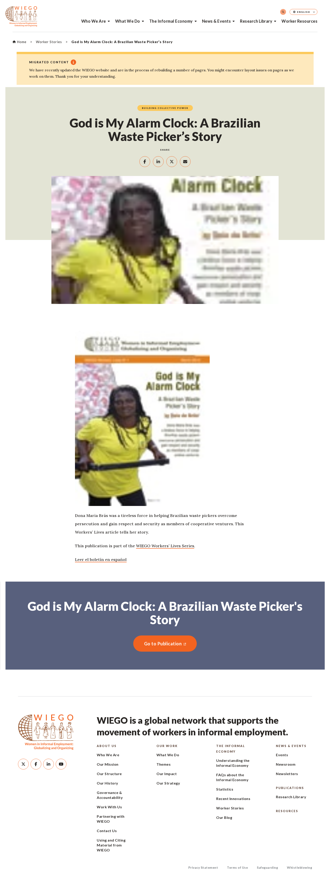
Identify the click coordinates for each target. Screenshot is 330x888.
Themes (163, 764)
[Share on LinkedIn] (158, 161)
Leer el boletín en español (101, 559)
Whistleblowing (299, 867)
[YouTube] (61, 764)
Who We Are (93, 21)
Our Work (167, 746)
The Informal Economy (171, 21)
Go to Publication (157, 643)
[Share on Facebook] (144, 161)
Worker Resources (299, 21)
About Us (107, 746)
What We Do (127, 21)
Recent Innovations (233, 798)
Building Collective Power (165, 108)
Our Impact (166, 774)
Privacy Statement (203, 867)
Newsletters (287, 774)
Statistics (224, 789)
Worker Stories (230, 808)
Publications (290, 788)
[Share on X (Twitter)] (171, 161)
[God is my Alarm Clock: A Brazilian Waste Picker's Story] (165, 418)
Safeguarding (267, 867)
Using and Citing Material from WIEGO (111, 845)
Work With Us (109, 807)
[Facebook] (36, 764)
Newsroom (285, 764)
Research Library (256, 21)
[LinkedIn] (48, 764)
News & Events (216, 21)
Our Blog (224, 817)
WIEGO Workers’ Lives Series (165, 545)
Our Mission (108, 764)
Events (282, 755)
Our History (107, 783)
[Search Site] (283, 12)
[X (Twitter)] (23, 764)
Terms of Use (237, 867)
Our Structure (109, 774)
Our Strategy (168, 783)
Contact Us (107, 831)
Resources (287, 811)
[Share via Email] (185, 161)
